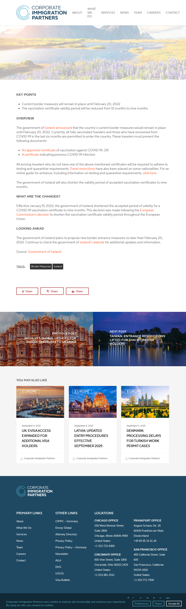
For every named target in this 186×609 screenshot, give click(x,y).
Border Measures (41, 266)
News (19, 540)
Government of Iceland (44, 252)
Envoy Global (63, 527)
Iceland (58, 266)
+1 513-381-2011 (104, 574)
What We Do (23, 527)
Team (19, 547)
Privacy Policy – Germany (71, 547)
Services (21, 534)
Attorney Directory (66, 534)
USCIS (59, 573)
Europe (93, 75)
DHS (58, 566)
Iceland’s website (92, 242)
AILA (58, 560)
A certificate (30, 155)
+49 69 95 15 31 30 (145, 540)
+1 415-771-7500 (144, 579)
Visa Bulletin (62, 579)
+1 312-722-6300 (104, 545)
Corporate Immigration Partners (39, 458)
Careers (21, 553)
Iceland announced (58, 128)
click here (149, 173)
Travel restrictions (82, 169)
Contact (21, 560)
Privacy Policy (63, 540)
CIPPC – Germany (66, 521)
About (19, 521)
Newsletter (61, 553)
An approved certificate (39, 150)
